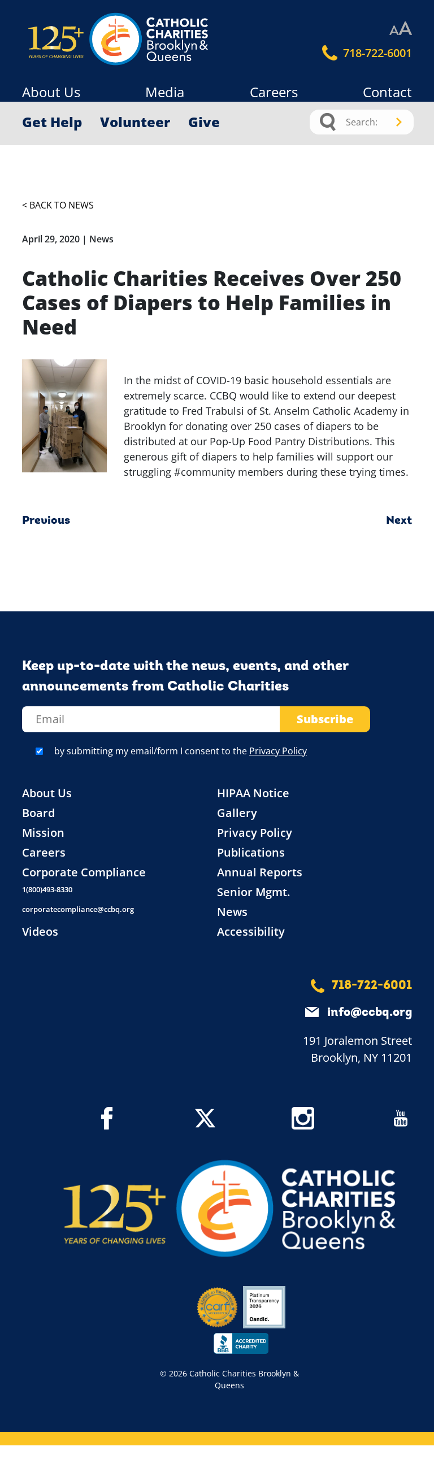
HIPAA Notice (253, 793)
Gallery (237, 812)
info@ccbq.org (369, 1013)
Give (204, 121)
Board (38, 812)
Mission (43, 832)
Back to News (61, 205)
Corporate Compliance (84, 872)
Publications (251, 852)
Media (164, 91)
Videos (40, 931)
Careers (274, 91)
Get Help (52, 121)
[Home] (70, 39)
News (232, 911)
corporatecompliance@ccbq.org (78, 909)
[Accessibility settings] (400, 29)
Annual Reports (259, 872)
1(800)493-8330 (47, 889)
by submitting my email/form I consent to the (180, 751)
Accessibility (251, 931)
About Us (51, 91)
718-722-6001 (376, 52)
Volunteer (135, 121)
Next (399, 521)
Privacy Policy (278, 751)
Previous (46, 521)
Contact (387, 91)
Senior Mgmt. (253, 892)
